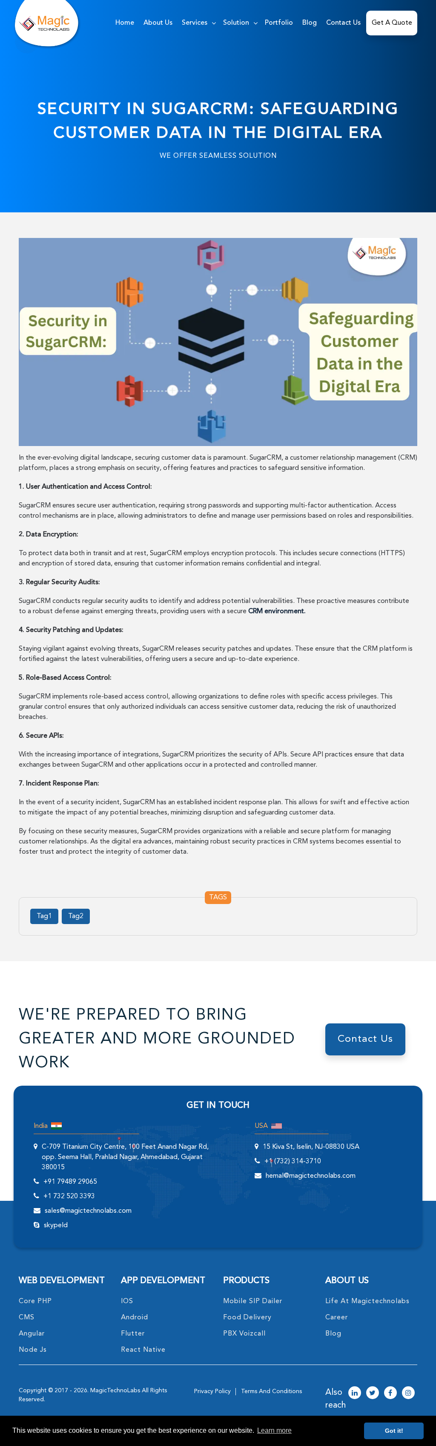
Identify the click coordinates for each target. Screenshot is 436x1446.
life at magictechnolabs (367, 1301)
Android (134, 1317)
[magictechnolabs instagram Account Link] (408, 1393)
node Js (33, 1350)
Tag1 (44, 916)
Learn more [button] (274, 1430)
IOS (127, 1301)
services (194, 23)
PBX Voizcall (244, 1333)
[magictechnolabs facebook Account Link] (390, 1393)
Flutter (133, 1333)
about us (157, 23)
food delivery (247, 1317)
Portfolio (279, 23)
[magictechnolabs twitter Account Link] (373, 1393)
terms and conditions (271, 1391)
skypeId (56, 1225)
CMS (26, 1317)
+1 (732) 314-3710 (292, 1161)
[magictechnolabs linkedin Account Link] (355, 1393)
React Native (143, 1350)
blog (333, 1333)
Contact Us (343, 23)
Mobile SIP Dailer (252, 1301)
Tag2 (75, 916)
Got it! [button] (394, 1430)
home (124, 23)
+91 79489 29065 (70, 1182)
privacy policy (212, 1391)
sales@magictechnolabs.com (88, 1211)
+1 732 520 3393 (69, 1196)
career (336, 1317)
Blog (309, 23)
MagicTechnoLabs (115, 1391)
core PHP (35, 1301)
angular (32, 1333)
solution (236, 23)
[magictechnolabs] (44, 23)
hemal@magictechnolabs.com (311, 1176)
